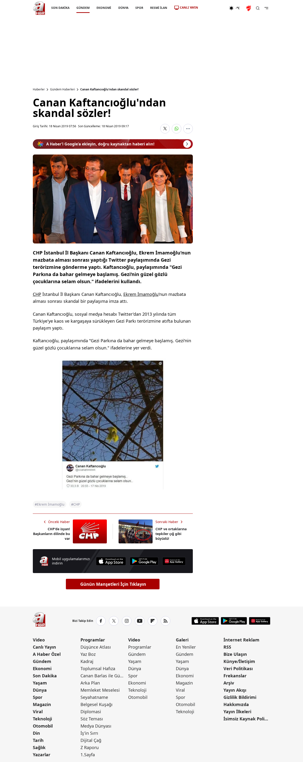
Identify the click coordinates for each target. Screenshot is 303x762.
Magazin (42, 704)
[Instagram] (126, 621)
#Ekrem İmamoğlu (49, 504)
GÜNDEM (83, 8)
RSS (227, 647)
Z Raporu (89, 747)
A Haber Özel (47, 654)
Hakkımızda (236, 704)
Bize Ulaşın (235, 654)
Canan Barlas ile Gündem (103, 676)
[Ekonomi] (213, 8)
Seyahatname (94, 697)
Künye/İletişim (239, 661)
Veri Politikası (238, 668)
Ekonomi (42, 668)
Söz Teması (91, 719)
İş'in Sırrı (89, 733)
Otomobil (43, 726)
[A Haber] (39, 8)
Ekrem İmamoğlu (141, 294)
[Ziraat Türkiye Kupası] (249, 8)
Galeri (182, 640)
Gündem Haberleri (62, 89)
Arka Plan (90, 683)
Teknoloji (42, 719)
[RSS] (165, 621)
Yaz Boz (88, 654)
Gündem (42, 661)
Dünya (40, 690)
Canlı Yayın (44, 647)
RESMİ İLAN (158, 8)
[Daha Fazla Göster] (188, 128)
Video (39, 640)
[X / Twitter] (114, 621)
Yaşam (40, 683)
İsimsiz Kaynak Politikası (246, 719)
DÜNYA (123, 8)
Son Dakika (45, 676)
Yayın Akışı (234, 690)
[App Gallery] (174, 561)
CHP (37, 294)
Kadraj (86, 661)
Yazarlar (41, 754)
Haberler (39, 89)
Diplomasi (90, 711)
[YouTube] (139, 621)
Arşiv (228, 683)
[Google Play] (144, 561)
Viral (38, 711)
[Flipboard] (152, 621)
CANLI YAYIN (189, 8)
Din (36, 733)
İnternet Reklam (241, 640)
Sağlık (39, 747)
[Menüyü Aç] (266, 8)
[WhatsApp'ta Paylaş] (176, 128)
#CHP (75, 504)
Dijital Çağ (90, 740)
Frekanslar (234, 676)
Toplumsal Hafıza (97, 668)
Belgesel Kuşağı (96, 704)
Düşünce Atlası (95, 647)
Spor (37, 697)
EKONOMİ (104, 8)
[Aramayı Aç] (258, 8)
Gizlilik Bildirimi (239, 697)
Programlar (92, 640)
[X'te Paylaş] (165, 128)
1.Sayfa (87, 754)
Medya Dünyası (95, 726)
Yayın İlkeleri (237, 711)
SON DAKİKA (60, 8)
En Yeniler (186, 647)
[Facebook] (101, 621)
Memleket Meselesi (100, 690)
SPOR (139, 8)
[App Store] (111, 561)
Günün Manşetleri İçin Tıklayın (113, 584)
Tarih (38, 740)
